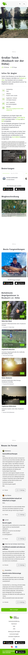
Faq (14, 639)
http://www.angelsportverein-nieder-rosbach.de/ (15, 109)
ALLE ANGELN (16, 137)
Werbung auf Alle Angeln (14, 631)
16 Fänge (17, 119)
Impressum (14, 623)
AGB (14, 626)
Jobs (14, 628)
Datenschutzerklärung (14, 621)
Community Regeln (14, 634)
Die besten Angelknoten (14, 636)
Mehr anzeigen (14, 609)
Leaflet (3, 213)
